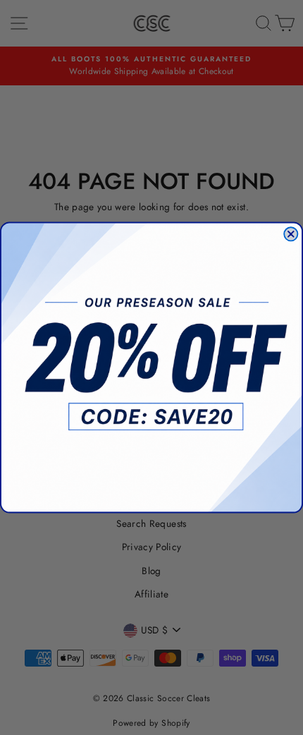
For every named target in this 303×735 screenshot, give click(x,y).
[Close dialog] (290, 234)
